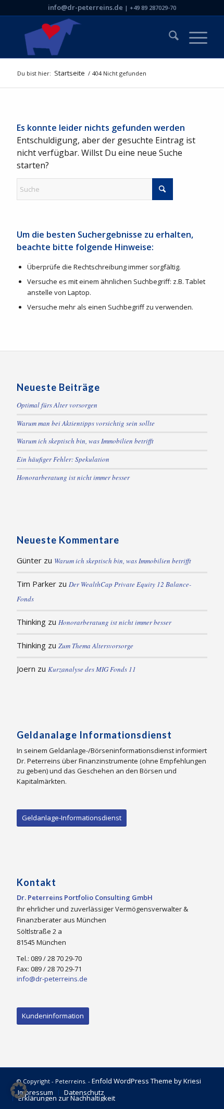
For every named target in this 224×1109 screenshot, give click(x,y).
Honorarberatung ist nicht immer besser (73, 477)
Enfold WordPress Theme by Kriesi (146, 1081)
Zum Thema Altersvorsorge (95, 645)
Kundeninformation (53, 1015)
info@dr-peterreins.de (85, 7)
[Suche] (168, 37)
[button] (19, 1090)
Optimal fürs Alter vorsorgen (57, 405)
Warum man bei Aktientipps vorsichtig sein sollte (86, 423)
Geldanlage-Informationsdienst (71, 817)
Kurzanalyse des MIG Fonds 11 (92, 669)
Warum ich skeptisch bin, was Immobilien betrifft (85, 441)
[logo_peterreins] (93, 37)
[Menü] (193, 37)
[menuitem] (168, 37)
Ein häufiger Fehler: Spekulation (63, 459)
